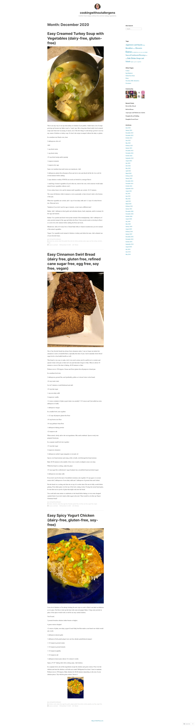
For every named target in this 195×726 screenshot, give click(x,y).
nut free (81, 503)
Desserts (139, 48)
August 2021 (129, 191)
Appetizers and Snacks (134, 44)
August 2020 (129, 219)
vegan (95, 503)
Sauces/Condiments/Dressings (136, 55)
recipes (145, 52)
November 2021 (129, 183)
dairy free (61, 241)
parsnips (80, 241)
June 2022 (128, 165)
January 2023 (129, 148)
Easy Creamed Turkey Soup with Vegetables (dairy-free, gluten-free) (75, 38)
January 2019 (129, 234)
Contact (127, 70)
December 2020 (129, 211)
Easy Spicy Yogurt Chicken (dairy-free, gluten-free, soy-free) (72, 520)
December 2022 (129, 150)
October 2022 (129, 155)
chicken (51, 704)
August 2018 (129, 246)
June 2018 (128, 252)
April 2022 (128, 171)
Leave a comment (53, 244)
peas (84, 241)
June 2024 (128, 128)
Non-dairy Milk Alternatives (132, 80)
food (133, 52)
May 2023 (128, 143)
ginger (72, 704)
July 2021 (128, 193)
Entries (129, 51)
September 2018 (129, 244)
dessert (134, 48)
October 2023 (129, 138)
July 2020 (128, 221)
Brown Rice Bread (131, 106)
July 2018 (128, 249)
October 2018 (129, 241)
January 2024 (129, 130)
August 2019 (129, 229)
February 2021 (129, 206)
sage (87, 241)
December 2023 (129, 133)
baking (144, 45)
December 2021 (129, 181)
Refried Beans (130, 109)
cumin (54, 704)
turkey (95, 241)
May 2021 (128, 198)
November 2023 (129, 135)
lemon (81, 704)
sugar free (90, 503)
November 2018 (129, 239)
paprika (90, 704)
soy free (91, 241)
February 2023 (129, 145)
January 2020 (129, 226)
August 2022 (129, 160)
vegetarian (139, 61)
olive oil (72, 241)
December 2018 (129, 236)
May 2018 (128, 254)
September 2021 (129, 188)
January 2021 (129, 209)
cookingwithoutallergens (97, 12)
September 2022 (129, 158)
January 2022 (129, 178)
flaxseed (70, 503)
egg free (65, 503)
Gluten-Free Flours (130, 75)
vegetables (135, 61)
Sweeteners (128, 83)
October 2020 (129, 216)
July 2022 (128, 163)
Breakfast (129, 48)
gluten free (67, 241)
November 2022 (129, 153)
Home (127, 78)
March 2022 (128, 173)
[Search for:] (134, 28)
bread (50, 503)
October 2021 (129, 186)
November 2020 (129, 214)
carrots (56, 241)
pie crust (142, 52)
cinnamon (54, 503)
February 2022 (129, 176)
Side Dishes (131, 58)
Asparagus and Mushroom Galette (135, 113)
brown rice (51, 241)
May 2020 (128, 224)
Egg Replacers (129, 73)
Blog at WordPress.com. (97, 720)
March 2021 (128, 203)
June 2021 (128, 196)
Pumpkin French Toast (132, 119)
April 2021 (128, 201)
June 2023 (128, 140)
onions (76, 241)
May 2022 (128, 168)
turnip (48, 242)
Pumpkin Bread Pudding (132, 116)
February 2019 (129, 231)
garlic (68, 704)
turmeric (100, 241)
